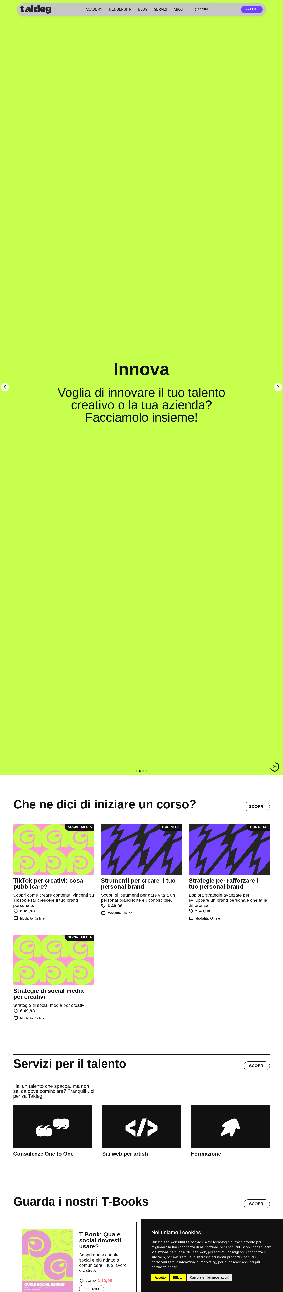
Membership (120, 9)
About (179, 9)
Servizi (160, 9)
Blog (142, 9)
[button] (136, 771)
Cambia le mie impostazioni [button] (209, 1277)
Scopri (256, 806)
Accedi (203, 9)
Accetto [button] (160, 1277)
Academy (94, 9)
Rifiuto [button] (178, 1277)
